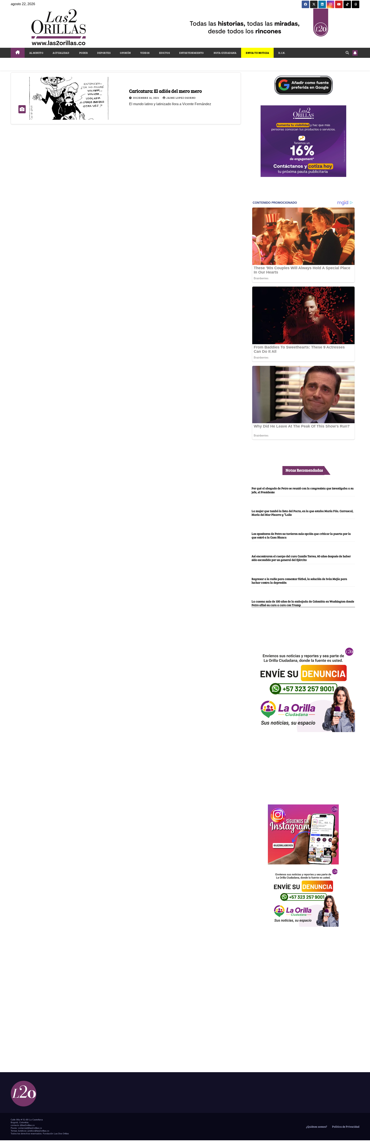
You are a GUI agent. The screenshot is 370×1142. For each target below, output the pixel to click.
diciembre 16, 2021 (146, 97)
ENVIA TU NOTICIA (257, 52)
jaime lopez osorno (181, 97)
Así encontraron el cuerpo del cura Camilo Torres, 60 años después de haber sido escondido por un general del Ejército (301, 558)
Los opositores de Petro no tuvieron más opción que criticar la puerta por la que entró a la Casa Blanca (301, 535)
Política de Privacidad (345, 1127)
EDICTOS (164, 52)
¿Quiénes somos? (316, 1127)
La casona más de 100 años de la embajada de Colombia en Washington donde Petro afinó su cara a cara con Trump (303, 603)
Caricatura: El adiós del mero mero (165, 91)
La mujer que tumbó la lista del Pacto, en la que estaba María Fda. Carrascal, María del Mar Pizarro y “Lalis (302, 513)
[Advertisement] (303, 766)
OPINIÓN (125, 52)
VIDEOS (145, 52)
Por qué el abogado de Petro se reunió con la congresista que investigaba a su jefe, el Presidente (303, 490)
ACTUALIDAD (61, 52)
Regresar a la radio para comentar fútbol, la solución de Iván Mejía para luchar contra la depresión (299, 580)
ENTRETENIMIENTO (191, 52)
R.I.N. (281, 52)
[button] (347, 52)
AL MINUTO (36, 52)
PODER (83, 52)
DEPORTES (103, 52)
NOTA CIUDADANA (225, 52)
